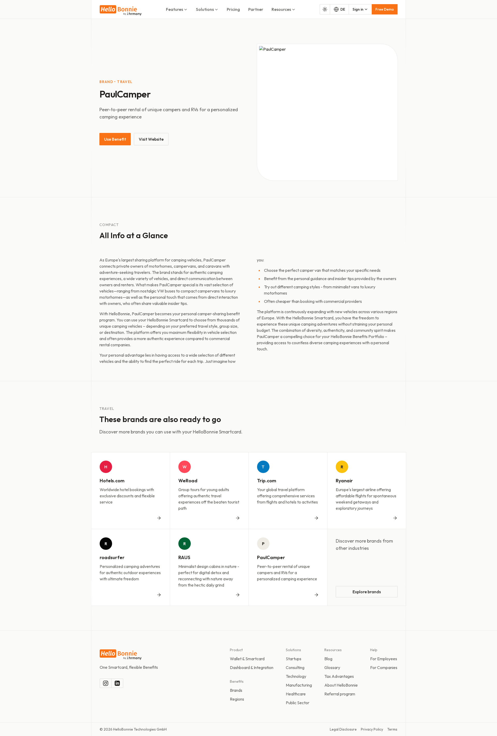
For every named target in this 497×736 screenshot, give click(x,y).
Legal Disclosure (343, 729)
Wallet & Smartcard (247, 658)
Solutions (205, 9)
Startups (293, 658)
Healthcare (296, 693)
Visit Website (151, 139)
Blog (328, 658)
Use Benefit (115, 139)
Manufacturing (299, 685)
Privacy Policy (372, 729)
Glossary (332, 667)
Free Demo (384, 9)
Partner (255, 9)
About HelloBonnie (341, 685)
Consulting (295, 667)
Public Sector (297, 702)
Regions (237, 699)
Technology (296, 676)
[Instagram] (106, 683)
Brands (236, 690)
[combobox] (360, 9)
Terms (392, 729)
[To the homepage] (121, 10)
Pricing (233, 9)
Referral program (339, 693)
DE (342, 9)
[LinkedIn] (117, 683)
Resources (281, 9)
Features (174, 9)
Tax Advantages (339, 676)
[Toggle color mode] (325, 9)
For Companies (383, 667)
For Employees (383, 658)
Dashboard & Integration (251, 667)
